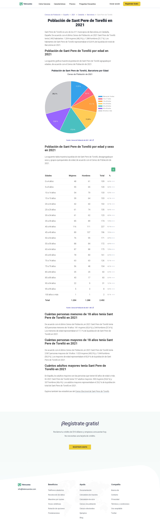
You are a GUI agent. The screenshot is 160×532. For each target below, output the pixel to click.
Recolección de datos (56, 495)
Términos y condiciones (120, 504)
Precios (72, 4)
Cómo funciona (44, 4)
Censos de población (88, 504)
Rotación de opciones (56, 508)
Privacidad (115, 499)
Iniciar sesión (115, 4)
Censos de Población (53, 15)
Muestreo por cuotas (56, 499)
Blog (81, 518)
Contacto (114, 495)
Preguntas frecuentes (87, 4)
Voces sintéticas (54, 504)
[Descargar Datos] (113, 169)
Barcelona (90, 15)
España (66, 15)
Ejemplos (83, 513)
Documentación (85, 490)
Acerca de (115, 490)
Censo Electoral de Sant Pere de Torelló (92, 391)
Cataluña (81, 15)
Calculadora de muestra (89, 495)
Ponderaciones (54, 513)
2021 (73, 15)
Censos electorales (87, 508)
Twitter (114, 513)
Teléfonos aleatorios (56, 490)
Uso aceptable (116, 508)
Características (59, 4)
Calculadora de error (87, 499)
